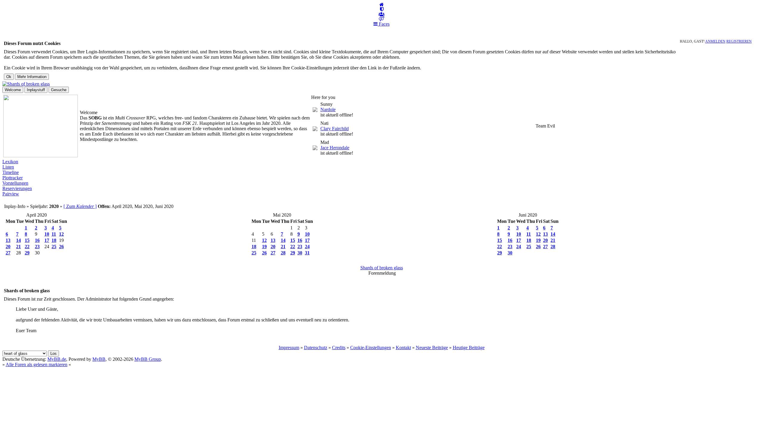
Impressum (289, 347)
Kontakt (403, 347)
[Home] (381, 4)
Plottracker (12, 177)
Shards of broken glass (381, 267)
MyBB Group (147, 359)
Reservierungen (17, 188)
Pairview (10, 193)
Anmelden (715, 41)
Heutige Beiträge (469, 347)
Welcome (13, 90)
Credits (338, 347)
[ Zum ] (80, 206)
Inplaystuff (36, 90)
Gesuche (58, 90)
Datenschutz (315, 347)
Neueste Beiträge (432, 347)
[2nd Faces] (381, 18)
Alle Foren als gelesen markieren (36, 364)
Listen (8, 167)
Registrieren (739, 41)
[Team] (381, 9)
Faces (384, 24)
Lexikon (10, 161)
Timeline (10, 172)
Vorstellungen (15, 183)
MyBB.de (56, 359)
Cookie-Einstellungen (370, 347)
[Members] (381, 14)
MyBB (99, 359)
